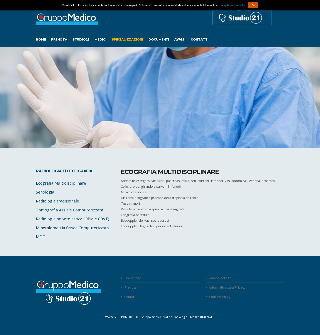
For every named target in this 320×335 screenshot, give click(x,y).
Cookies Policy (220, 296)
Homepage (132, 278)
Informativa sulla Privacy (227, 287)
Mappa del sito (220, 278)
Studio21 (80, 39)
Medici (100, 39)
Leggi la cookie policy (233, 5)
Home (41, 39)
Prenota (59, 39)
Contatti (200, 39)
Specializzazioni (127, 39)
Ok (253, 5)
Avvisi (179, 39)
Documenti (158, 39)
